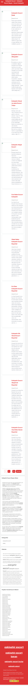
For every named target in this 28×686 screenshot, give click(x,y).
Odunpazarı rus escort (16, 581)
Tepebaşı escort (8, 583)
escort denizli (5, 596)
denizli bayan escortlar (6, 618)
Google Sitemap (12, 679)
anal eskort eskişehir (11, 553)
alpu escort (5, 553)
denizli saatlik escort (6, 611)
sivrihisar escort (12, 582)
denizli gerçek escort (6, 631)
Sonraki (19, 471)
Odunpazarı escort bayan (7, 581)
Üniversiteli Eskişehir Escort (16, 583)
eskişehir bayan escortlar (12, 562)
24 (14, 471)
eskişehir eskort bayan (15, 572)
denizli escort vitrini (6, 633)
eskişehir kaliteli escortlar (7, 574)
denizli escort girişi (6, 623)
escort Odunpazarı (6, 555)
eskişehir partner (15, 574)
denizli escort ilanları (6, 605)
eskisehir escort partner (11, 557)
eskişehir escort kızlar (14, 662)
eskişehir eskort (8, 572)
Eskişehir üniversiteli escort (13, 578)
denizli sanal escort (6, 606)
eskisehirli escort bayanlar (14, 559)
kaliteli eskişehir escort (10, 579)
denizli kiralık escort (6, 612)
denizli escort (5, 597)
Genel (4, 543)
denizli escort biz (5, 635)
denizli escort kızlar (6, 607)
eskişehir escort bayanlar (11, 571)
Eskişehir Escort (15, 18)
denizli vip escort (5, 617)
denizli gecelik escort (6, 610)
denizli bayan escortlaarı (7, 621)
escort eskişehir (18, 553)
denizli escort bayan (6, 594)
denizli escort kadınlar (6, 608)
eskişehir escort (14, 647)
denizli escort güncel (6, 624)
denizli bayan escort (6, 595)
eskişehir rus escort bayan (11, 575)
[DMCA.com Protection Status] (14, 681)
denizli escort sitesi (6, 615)
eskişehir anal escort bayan (12, 561)
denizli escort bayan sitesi (7, 634)
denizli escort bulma (6, 627)
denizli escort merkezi (6, 622)
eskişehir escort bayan (14, 677)
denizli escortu (5, 604)
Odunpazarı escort (18, 579)
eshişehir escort (14, 555)
